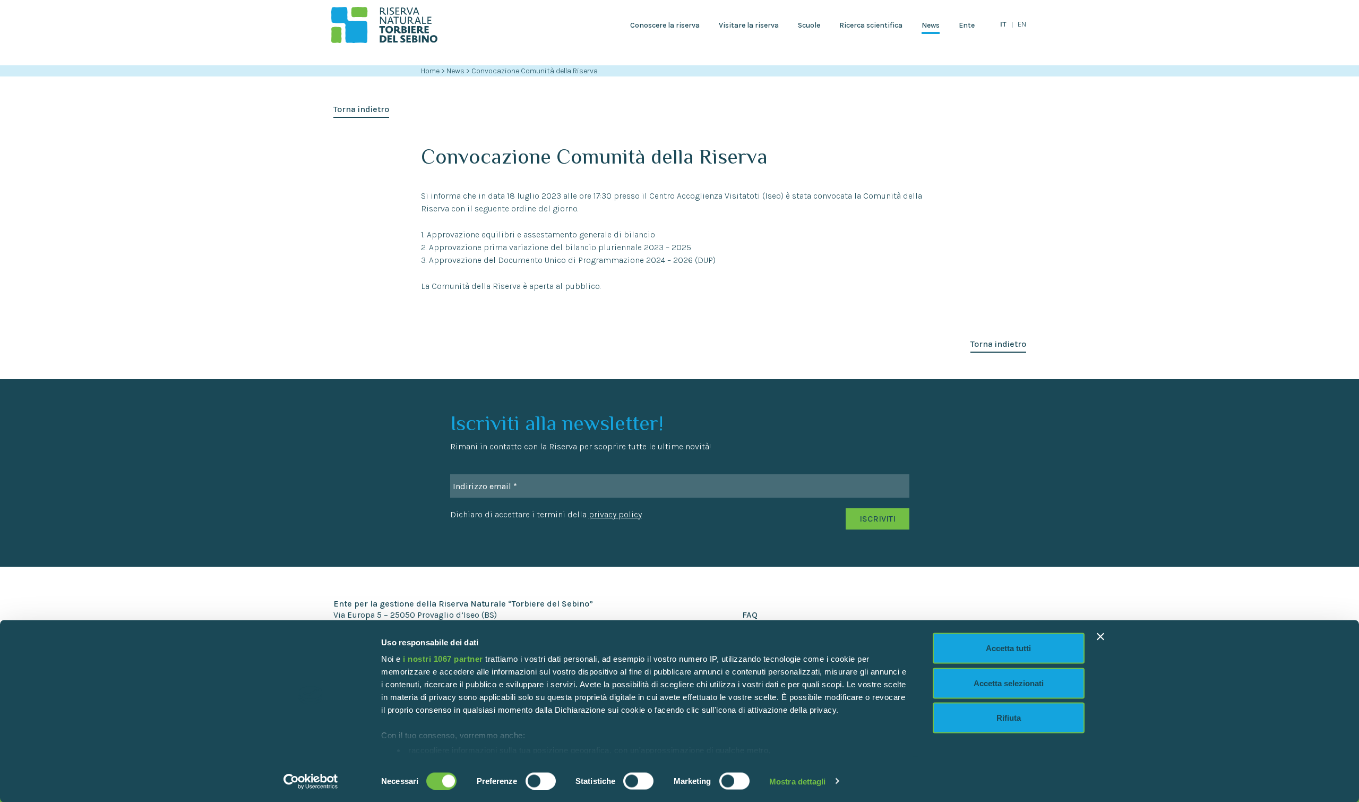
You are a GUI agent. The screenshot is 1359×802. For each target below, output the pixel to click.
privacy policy (615, 514)
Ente (967, 25)
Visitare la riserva (749, 25)
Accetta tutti (1008, 648)
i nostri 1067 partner (443, 658)
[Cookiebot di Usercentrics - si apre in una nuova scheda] (310, 781)
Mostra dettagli (797, 781)
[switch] (541, 780)
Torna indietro (361, 109)
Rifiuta (1008, 717)
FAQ (750, 615)
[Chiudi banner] (1100, 637)
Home (430, 70)
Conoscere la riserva (665, 25)
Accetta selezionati (1009, 682)
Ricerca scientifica (870, 25)
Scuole (809, 25)
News (931, 25)
